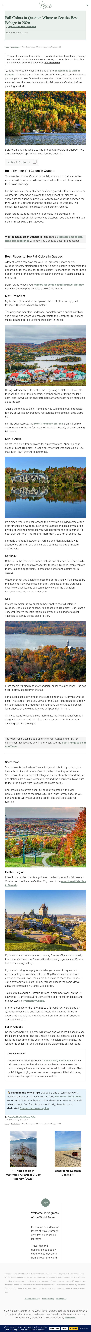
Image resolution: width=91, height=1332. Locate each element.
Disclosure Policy (32, 1299)
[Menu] (3, 5)
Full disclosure (52, 62)
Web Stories (61, 1299)
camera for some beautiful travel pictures (59, 284)
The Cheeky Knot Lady (57, 1060)
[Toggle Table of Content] (33, 162)
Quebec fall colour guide (34, 1108)
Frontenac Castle (33, 1000)
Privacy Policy (48, 1299)
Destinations (15, 47)
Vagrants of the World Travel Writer (22, 27)
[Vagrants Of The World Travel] (45, 5)
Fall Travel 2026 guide (68, 1096)
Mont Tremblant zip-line (48, 423)
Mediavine (70, 1317)
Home (7, 47)
